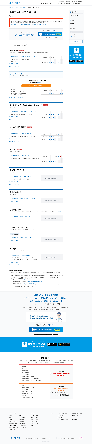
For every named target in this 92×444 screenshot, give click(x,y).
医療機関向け (61, 1)
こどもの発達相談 (13, 423)
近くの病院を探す (15, 7)
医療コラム (60, 417)
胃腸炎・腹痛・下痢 (13, 427)
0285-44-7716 (14, 139)
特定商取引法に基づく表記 (63, 438)
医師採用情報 (75, 419)
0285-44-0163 (14, 64)
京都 (37, 419)
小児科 (10, 419)
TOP (10, 7)
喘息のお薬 (21, 421)
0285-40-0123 (14, 201)
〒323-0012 (21, 176)
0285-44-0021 (14, 161)
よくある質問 (67, 1)
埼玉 (32, 421)
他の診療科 (58, 212)
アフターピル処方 (23, 427)
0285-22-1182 (14, 262)
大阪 (37, 415)
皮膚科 (20, 415)
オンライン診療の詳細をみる (36, 85)
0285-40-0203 (14, 240)
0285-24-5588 (14, 181)
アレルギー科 (12, 429)
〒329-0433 (23, 198)
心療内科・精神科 (13, 421)
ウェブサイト (14, 66)
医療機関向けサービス (77, 413)
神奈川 (32, 419)
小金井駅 (24, 7)
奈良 (37, 421)
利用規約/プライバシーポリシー (48, 438)
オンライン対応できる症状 (17, 97)
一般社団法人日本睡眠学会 (28, 283)
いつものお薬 (22, 417)
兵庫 (37, 417)
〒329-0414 (24, 57)
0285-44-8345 (14, 117)
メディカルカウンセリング (47, 413)
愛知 (32, 425)
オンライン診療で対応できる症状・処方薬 (50, 37)
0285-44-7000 (14, 219)
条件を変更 (76, 41)
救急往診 (51, 3)
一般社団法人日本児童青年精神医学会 (34, 281)
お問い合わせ (74, 1)
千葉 (32, 423)
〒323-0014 (21, 255)
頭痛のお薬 (21, 419)
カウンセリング (59, 3)
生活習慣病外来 (22, 425)
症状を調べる (67, 3)
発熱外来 (11, 415)
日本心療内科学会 (23, 280)
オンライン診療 (44, 3)
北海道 (32, 415)
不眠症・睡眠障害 (13, 425)
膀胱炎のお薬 (22, 423)
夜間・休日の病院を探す (63, 419)
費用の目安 (55, 334)
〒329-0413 (23, 111)
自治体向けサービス (76, 415)
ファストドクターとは (77, 3)
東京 (32, 417)
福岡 (37, 423)
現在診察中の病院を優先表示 (19, 45)
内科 (10, 417)
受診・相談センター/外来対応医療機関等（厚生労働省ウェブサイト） (27, 25)
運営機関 (80, 1)
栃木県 (21, 7)
